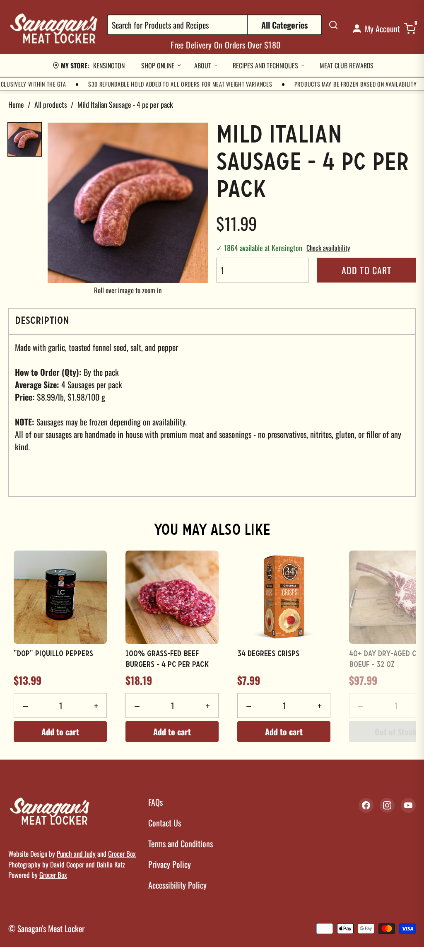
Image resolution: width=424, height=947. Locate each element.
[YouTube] (408, 805)
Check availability (328, 248)
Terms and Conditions (180, 843)
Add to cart (366, 270)
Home (16, 104)
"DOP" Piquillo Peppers (53, 654)
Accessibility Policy (177, 885)
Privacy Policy (169, 864)
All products (50, 104)
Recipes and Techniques (265, 65)
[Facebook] (366, 805)
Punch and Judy (76, 853)
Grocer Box (122, 853)
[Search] (333, 24)
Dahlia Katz (110, 864)
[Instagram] (387, 805)
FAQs (155, 802)
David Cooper (67, 864)
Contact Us (164, 823)
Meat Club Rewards (346, 65)
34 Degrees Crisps (268, 654)
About (202, 65)
